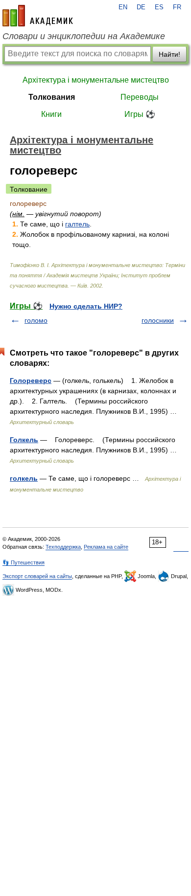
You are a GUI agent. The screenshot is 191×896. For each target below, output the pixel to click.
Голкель (24, 440)
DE (141, 7)
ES (159, 7)
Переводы (139, 97)
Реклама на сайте (106, 547)
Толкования (51, 97)
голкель (24, 478)
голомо (36, 320)
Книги (51, 114)
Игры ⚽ (139, 114)
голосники (158, 320)
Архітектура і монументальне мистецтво (96, 80)
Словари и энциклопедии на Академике (83, 36)
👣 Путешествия (23, 562)
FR (177, 7)
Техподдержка (63, 547)
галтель (77, 224)
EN (123, 7)
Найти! (169, 54)
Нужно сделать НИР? (85, 306)
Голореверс (30, 380)
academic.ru (37, 15)
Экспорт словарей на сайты (37, 576)
